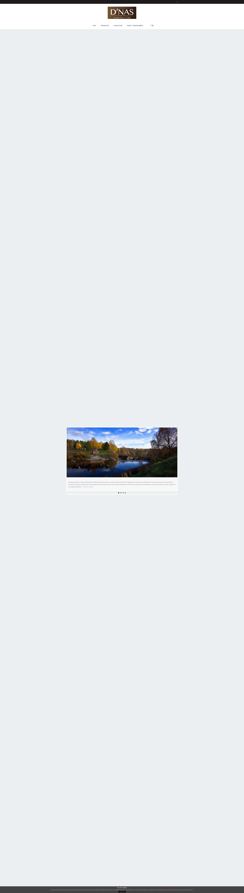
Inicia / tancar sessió (135, 26)
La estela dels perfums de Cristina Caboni (97, 484)
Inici (94, 26)
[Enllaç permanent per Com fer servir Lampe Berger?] (122, 443)
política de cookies (166, 890)
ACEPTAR (122, 891)
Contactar (118, 26)
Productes (105, 26)
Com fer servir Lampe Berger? (89, 465)
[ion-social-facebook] (177, 2)
